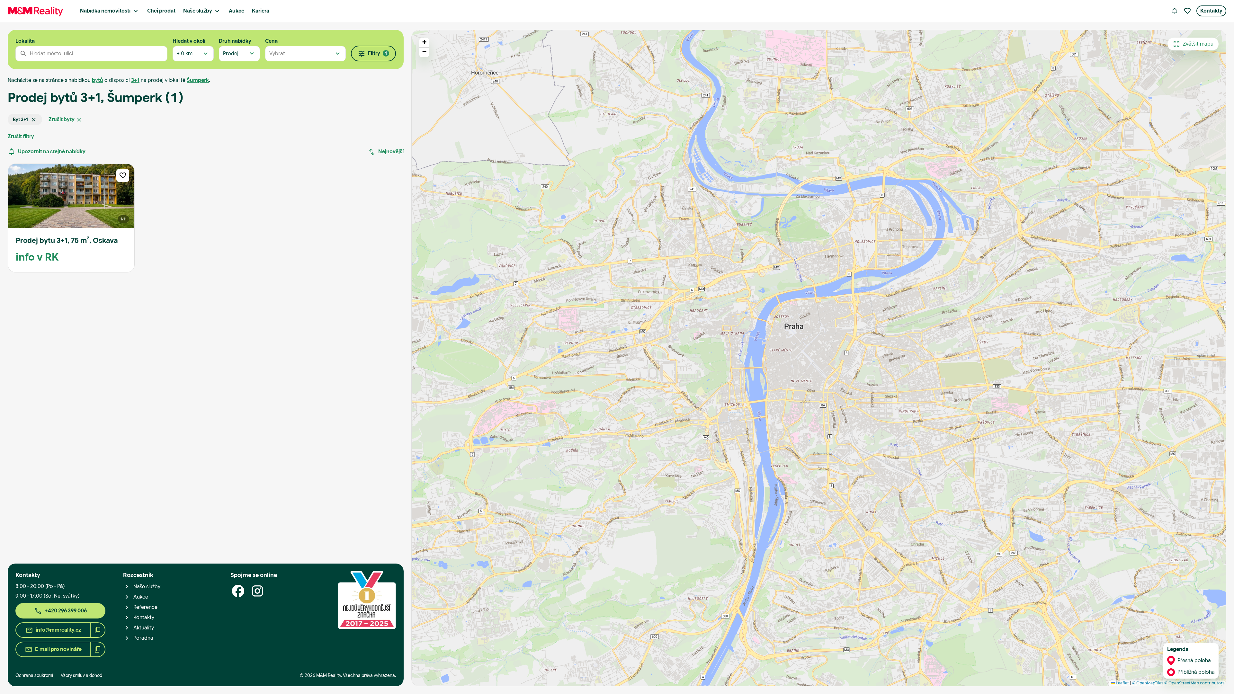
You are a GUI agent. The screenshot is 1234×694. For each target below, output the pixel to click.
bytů (97, 80)
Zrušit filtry (21, 136)
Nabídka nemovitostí (105, 11)
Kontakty (1211, 11)
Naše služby (197, 11)
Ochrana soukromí (34, 675)
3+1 (135, 80)
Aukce (236, 11)
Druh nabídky (235, 41)
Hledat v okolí (189, 41)
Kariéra (260, 11)
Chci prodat (161, 11)
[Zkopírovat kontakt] (97, 630)
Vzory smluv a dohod (81, 675)
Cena (271, 41)
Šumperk (198, 80)
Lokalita (25, 41)
